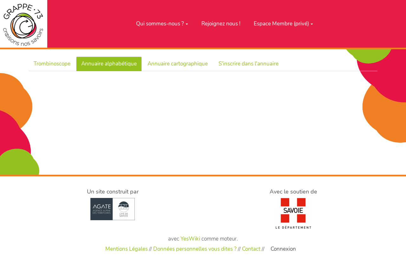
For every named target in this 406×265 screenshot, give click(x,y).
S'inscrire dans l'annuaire (248, 63)
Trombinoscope (52, 63)
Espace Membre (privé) (281, 23)
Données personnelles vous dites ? (195, 249)
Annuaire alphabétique (109, 63)
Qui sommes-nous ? (160, 23)
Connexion (283, 249)
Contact (251, 249)
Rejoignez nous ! (220, 23)
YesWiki (190, 238)
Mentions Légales (126, 249)
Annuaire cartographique (177, 63)
